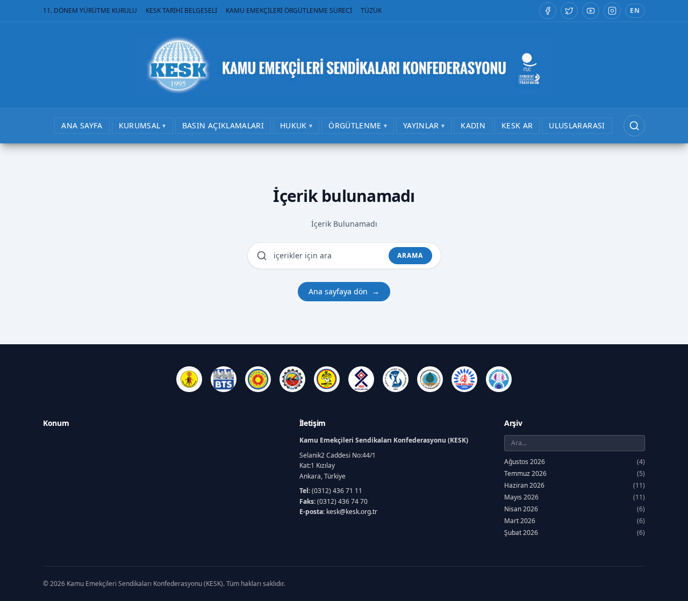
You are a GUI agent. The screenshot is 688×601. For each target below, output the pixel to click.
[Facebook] (547, 10)
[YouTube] (590, 10)
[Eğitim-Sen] (258, 379)
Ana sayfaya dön (344, 291)
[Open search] (634, 125)
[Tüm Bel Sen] (464, 379)
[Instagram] (612, 10)
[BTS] (223, 379)
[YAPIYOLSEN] (499, 379)
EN (635, 10)
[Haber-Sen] (327, 379)
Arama (410, 255)
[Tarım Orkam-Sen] (430, 379)
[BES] (189, 379)
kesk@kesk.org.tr (351, 511)
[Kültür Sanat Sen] (361, 379)
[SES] (395, 379)
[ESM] (292, 379)
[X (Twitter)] (569, 10)
